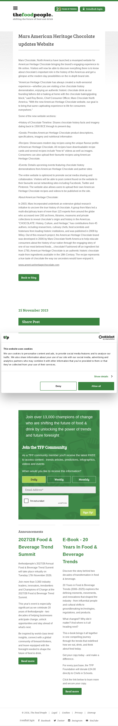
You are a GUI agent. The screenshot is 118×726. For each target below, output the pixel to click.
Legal (54, 713)
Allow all (96, 386)
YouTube (94, 720)
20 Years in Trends (66, 9)
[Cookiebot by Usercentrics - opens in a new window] (101, 337)
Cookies (66, 713)
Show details (101, 376)
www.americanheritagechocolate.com (38, 265)
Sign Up (90, 289)
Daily (34, 479)
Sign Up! (88, 512)
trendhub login (94, 9)
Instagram (77, 720)
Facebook (45, 720)
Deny (58, 386)
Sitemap (91, 713)
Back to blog (28, 277)
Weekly (59, 479)
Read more (28, 661)
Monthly (84, 479)
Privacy (79, 713)
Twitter (61, 720)
